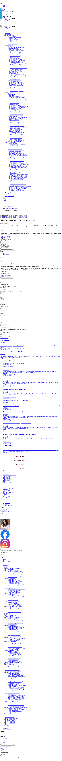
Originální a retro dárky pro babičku (14, 80)
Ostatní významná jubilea (12, 44)
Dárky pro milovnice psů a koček (16, 62)
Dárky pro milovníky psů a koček (16, 111)
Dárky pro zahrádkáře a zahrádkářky (17, 161)
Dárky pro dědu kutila (14, 109)
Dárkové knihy (8, 34)
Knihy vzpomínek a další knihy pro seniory (18, 144)
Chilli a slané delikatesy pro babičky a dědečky (19, 177)
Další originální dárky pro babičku (16, 84)
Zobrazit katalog (6, 30)
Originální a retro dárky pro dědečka (15, 129)
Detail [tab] (4, 253)
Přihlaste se (2, 754)
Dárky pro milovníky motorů (15, 165)
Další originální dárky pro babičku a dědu (18, 185)
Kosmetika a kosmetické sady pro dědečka (16, 141)
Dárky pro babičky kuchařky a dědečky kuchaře (19, 159)
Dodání (4, 6)
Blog (4, 495)
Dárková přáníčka (6, 480)
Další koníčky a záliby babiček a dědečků (18, 170)
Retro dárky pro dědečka (15, 130)
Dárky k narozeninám (9, 35)
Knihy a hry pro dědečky (12, 116)
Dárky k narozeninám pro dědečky (16, 137)
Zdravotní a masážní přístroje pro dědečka (18, 98)
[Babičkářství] (3, 9)
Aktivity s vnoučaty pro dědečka (16, 114)
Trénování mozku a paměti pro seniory (17, 157)
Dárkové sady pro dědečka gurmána (17, 122)
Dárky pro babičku (9, 45)
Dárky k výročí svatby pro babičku (16, 91)
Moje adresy (5, 504)
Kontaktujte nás (6, 5)
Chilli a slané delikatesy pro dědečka (17, 126)
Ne (1, 287)
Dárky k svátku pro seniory (15, 189)
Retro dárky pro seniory (14, 181)
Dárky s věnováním (9, 194)
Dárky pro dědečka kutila (15, 169)
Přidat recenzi (3, 304)
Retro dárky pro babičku (14, 81)
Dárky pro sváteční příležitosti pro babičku (16, 85)
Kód (1, 299)
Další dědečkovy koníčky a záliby (16, 115)
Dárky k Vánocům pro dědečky (16, 138)
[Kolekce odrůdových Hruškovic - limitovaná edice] (9, 397)
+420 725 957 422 (4, 509)
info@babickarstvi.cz (4, 511)
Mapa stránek (5, 497)
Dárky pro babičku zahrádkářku (16, 59)
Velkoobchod (5, 494)
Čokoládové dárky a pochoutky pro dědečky (18, 127)
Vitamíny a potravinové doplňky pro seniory (18, 155)
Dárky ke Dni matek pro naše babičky (17, 190)
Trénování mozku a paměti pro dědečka (17, 102)
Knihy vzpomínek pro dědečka (16, 131)
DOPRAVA (5, 489)
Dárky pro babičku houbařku (15, 61)
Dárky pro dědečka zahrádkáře (16, 105)
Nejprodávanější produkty (8, 488)
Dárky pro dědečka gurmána (13, 120)
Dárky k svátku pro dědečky (15, 139)
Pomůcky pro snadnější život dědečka (17, 97)
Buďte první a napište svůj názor (7, 277)
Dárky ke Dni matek (14, 89)
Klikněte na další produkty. (5, 12)
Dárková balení (8, 193)
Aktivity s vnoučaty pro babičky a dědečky (18, 166)
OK (1, 282)
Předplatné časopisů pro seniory (16, 145)
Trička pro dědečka (11, 95)
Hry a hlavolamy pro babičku (15, 70)
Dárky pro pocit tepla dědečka (16, 100)
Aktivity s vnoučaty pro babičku (16, 64)
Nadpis (2, 313)
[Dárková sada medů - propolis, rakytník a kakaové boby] (8, 419)
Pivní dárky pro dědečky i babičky (16, 179)
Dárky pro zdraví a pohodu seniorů (14, 151)
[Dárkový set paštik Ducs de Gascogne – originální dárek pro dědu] (13, 216)
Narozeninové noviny (12, 36)
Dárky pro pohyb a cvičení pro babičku (17, 60)
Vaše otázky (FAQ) (6, 199)
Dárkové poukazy (6, 729)
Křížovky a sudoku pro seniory (16, 147)
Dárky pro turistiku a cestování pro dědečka (18, 112)
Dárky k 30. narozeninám (12, 38)
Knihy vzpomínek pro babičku (16, 82)
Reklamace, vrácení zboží (8, 505)
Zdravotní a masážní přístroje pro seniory (18, 154)
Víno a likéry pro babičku (15, 79)
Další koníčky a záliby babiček (16, 65)
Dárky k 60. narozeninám (12, 41)
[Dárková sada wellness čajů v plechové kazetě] (8, 408)
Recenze (2, 315)
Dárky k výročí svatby (14, 191)
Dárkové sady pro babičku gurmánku (17, 74)
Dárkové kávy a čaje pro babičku (16, 76)
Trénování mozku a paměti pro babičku (17, 53)
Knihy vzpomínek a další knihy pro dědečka (18, 117)
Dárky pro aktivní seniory (13, 158)
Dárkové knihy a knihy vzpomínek (9, 475)
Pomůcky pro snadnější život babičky (17, 50)
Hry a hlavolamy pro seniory (15, 146)
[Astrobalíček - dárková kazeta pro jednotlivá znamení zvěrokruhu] (4, 430)
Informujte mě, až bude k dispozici (7, 250)
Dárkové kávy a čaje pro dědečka (16, 124)
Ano (4, 287)
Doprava (4, 197)
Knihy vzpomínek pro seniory (16, 182)
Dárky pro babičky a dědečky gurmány (15, 172)
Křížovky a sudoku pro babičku (16, 71)
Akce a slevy (7, 32)
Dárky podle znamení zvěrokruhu (14, 37)
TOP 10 (9, 46)
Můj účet (4, 501)
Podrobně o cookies (6, 493)
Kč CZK (4, 740)
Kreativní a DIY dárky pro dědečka (17, 133)
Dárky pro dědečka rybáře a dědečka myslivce (19, 106)
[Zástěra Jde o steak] (7, 442)
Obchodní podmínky (7, 490)
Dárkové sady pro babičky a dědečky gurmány (19, 174)
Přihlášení (5, 738)
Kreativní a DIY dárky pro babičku (17, 83)
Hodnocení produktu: (7, 310)
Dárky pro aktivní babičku (13, 57)
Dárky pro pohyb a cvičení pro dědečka (17, 107)
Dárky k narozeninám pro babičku (16, 86)
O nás (4, 198)
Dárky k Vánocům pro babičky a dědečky (18, 188)
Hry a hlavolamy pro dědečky (16, 119)
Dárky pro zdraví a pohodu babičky (14, 49)
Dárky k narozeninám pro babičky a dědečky (18, 187)
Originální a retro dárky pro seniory (14, 180)
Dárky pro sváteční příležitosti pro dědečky (16, 135)
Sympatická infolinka (20, 468)
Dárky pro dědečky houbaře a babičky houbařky (19, 164)
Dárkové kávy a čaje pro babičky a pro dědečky (19, 175)
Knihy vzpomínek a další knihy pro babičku (18, 68)
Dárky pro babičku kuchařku (15, 58)
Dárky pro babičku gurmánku (13, 72)
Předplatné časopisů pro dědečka (16, 118)
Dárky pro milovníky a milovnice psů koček (18, 168)
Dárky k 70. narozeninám (12, 42)
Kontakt (4, 200)
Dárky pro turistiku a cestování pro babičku (18, 63)
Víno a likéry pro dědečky (15, 128)
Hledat (13, 11)
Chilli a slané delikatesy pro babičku (17, 77)
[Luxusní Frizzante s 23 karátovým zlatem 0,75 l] (12, 348)
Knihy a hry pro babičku (12, 67)
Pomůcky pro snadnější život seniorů (17, 153)
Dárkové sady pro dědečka (13, 94)
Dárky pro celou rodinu (9, 196)
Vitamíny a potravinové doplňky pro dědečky (18, 99)
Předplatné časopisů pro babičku (16, 69)
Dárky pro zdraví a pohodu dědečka (14, 96)
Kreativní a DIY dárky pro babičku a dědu (18, 184)
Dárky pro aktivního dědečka (13, 104)
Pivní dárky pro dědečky (15, 123)
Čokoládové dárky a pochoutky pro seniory (18, 176)
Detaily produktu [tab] (6, 254)
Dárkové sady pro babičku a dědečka (15, 149)
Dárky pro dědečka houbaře (15, 108)
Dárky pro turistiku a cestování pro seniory (18, 167)
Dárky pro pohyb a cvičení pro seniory (17, 163)
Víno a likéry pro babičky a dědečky (17, 178)
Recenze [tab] (4, 255)
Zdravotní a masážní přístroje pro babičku (18, 51)
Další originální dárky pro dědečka (16, 134)
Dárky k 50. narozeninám (12, 40)
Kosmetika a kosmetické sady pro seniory (16, 150)
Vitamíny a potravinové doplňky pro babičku (18, 54)
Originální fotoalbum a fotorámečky (17, 132)
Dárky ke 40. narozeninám (13, 39)
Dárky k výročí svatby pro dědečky (17, 140)
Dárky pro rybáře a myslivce (15, 162)
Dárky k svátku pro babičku (15, 88)
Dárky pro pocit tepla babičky (16, 52)
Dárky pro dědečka (9, 92)
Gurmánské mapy (13, 73)
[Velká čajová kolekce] (13, 363)
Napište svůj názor (4, 223)
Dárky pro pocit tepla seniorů (15, 152)
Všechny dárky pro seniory (10, 142)
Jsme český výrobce (20, 464)
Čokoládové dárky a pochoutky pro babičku (18, 75)
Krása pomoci (8, 192)
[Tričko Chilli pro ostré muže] (9, 374)
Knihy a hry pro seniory (12, 143)
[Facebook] (5, 538)
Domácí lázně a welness (14, 103)
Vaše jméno (2, 317)
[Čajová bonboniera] (8, 337)
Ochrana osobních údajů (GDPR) (9, 492)
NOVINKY (7, 33)
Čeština (4, 742)
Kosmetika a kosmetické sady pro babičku (16, 47)
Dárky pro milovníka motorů (15, 110)
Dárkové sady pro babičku (13, 48)
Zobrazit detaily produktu (5, 237)
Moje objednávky (6, 503)
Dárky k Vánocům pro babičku (16, 87)
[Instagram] (5, 547)
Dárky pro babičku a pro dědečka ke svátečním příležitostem (19, 186)
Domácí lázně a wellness (15, 56)
